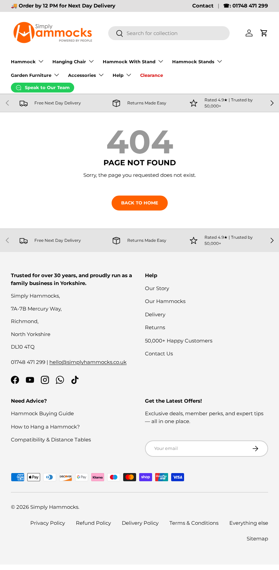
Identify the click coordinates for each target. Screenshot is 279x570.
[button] (264, 33)
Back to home (139, 202)
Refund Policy (93, 523)
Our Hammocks (165, 301)
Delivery (155, 314)
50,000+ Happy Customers (178, 340)
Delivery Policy (140, 523)
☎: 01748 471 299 (245, 5)
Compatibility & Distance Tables (51, 439)
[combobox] (169, 33)
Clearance (151, 75)
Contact (203, 5)
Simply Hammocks (54, 507)
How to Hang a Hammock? (45, 426)
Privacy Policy (47, 523)
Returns (155, 327)
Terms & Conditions (193, 523)
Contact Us (159, 353)
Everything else (248, 523)
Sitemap (257, 538)
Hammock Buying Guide (42, 413)
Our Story (157, 288)
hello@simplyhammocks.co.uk (88, 362)
